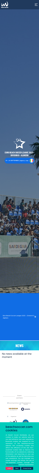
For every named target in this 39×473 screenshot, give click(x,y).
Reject (16, 468)
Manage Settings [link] (12, 464)
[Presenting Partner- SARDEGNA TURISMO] (13, 409)
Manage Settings (27, 468)
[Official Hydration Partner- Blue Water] (25, 409)
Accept (9, 468)
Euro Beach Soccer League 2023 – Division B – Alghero (19, 317)
